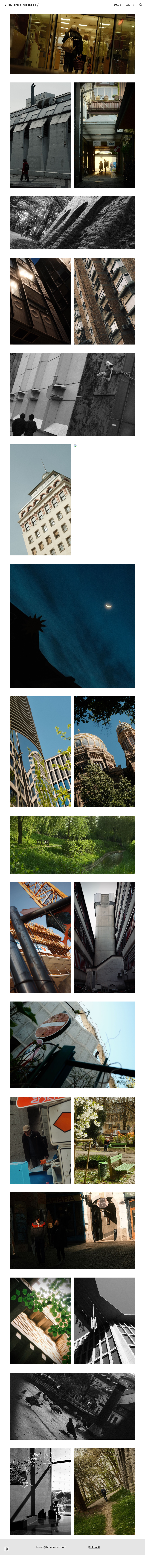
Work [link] (117, 5)
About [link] (130, 5)
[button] (141, 5)
